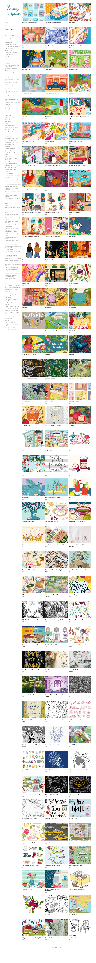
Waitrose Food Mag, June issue (12, 102)
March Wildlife (8, 146)
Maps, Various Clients (10, 322)
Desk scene (7, 111)
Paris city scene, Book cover (11, 75)
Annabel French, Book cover (11, 73)
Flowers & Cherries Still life (11, 310)
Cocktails (7, 178)
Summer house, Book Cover (11, 127)
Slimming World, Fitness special (12, 36)
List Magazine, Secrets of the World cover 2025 (12, 66)
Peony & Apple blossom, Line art (12, 287)
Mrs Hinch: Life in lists (10, 169)
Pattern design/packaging (11, 294)
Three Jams (7, 171)
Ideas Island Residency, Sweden (12, 244)
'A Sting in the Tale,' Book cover (12, 285)
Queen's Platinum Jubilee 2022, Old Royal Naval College (12, 162)
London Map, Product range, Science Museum (12, 241)
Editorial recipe (8, 113)
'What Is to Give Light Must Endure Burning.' (11, 215)
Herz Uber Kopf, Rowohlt (11, 289)
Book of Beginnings (9, 117)
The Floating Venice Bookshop (12, 46)
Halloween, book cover (10, 86)
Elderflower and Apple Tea (11, 182)
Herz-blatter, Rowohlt (10, 291)
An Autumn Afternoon (10, 97)
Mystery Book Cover (10, 109)
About (6, 22)
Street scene (8, 115)
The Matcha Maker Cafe (11, 52)
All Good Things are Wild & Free (12, 138)
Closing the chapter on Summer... (13, 175)
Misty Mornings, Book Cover (12, 129)
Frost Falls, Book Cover (10, 167)
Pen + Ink (7, 320)
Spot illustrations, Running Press (13, 258)
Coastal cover (8, 63)
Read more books (9, 48)
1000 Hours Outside (9, 125)
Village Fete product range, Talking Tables (11, 325)
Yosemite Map (8, 50)
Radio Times (8, 40)
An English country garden (11, 308)
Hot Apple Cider (9, 150)
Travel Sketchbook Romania (12, 328)
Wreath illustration (9, 54)
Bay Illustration (9, 123)
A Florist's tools (8, 205)
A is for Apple (8, 156)
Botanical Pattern (9, 249)
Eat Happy (7, 134)
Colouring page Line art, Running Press (11, 255)
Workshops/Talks (9, 29)
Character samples (9, 106)
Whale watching (9, 173)
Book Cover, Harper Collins (11, 228)
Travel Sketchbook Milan (11, 330)
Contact (7, 26)
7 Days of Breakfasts (10, 148)
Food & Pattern (8, 318)
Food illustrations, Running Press (13, 316)
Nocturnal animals (9, 144)
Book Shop (7, 119)
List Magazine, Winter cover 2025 (13, 77)
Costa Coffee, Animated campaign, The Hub (10, 276)
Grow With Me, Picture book (12, 267)
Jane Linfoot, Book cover (11, 68)
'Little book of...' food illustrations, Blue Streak (11, 231)
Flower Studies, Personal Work (12, 273)
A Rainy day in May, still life (11, 180)
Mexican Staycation (10, 70)
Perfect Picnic (8, 59)
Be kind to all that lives (10, 140)
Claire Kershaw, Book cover (11, 57)
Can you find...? (8, 104)
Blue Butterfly (8, 136)
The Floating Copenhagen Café (12, 38)
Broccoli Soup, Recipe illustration (13, 184)
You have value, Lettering (11, 186)
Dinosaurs (7, 61)
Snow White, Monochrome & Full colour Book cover (13, 261)
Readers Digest (8, 42)
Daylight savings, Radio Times (12, 165)
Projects (7, 33)
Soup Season (8, 121)
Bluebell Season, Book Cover (11, 142)
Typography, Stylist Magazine (12, 306)
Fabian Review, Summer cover (12, 132)
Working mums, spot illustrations (13, 95)
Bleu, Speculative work (10, 44)
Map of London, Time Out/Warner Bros (10, 279)
